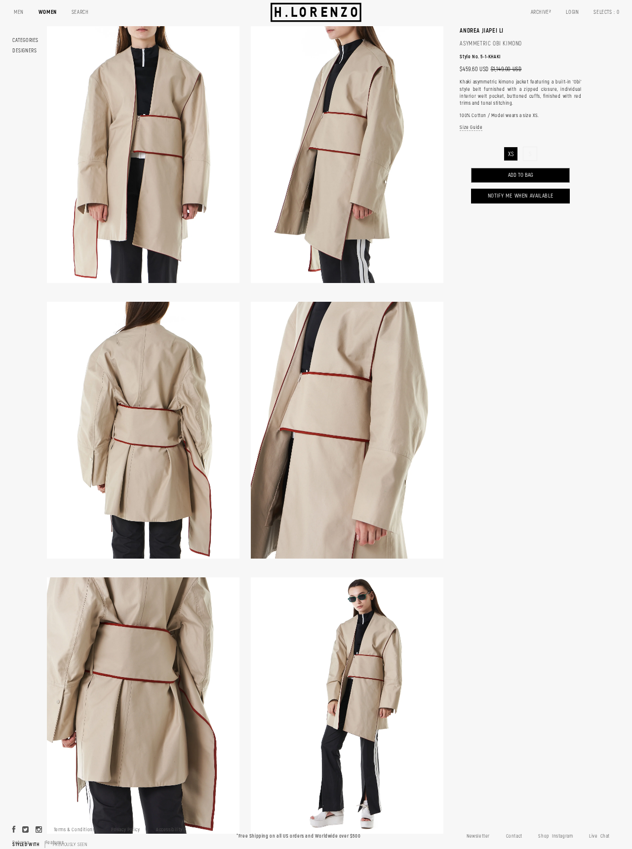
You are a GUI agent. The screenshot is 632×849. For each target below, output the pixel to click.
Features (54, 843)
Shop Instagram (555, 836)
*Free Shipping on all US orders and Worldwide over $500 (298, 836)
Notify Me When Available (520, 196)
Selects (606, 12)
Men (19, 12)
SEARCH (80, 12)
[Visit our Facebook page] (14, 830)
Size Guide (471, 127)
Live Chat (599, 836)
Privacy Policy (125, 830)
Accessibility (169, 830)
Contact (514, 836)
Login (572, 12)
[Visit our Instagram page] (39, 830)
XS (511, 154)
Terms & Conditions (74, 830)
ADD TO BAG (520, 175)
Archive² (541, 12)
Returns (20, 843)
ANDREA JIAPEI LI (482, 31)
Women (48, 12)
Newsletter (478, 836)
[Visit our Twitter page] (26, 830)
